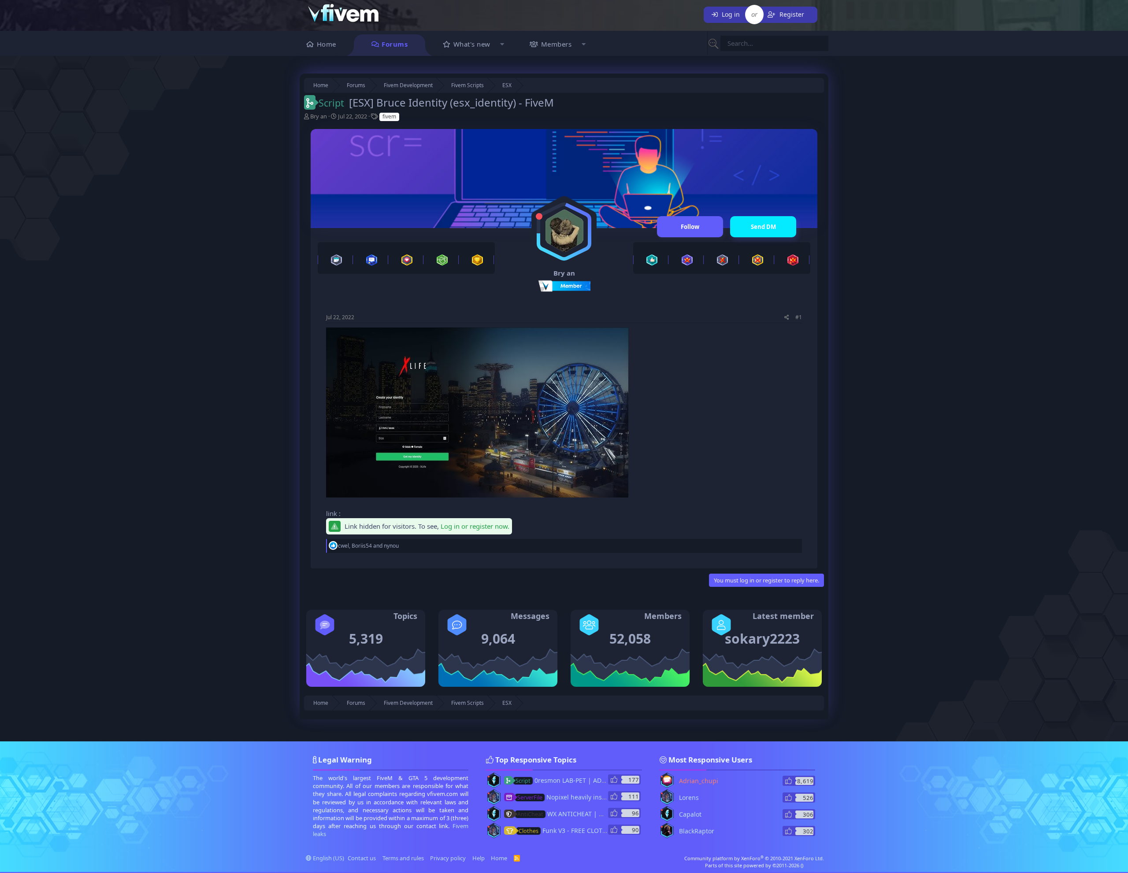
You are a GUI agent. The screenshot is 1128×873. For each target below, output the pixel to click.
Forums (395, 44)
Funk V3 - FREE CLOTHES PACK (575, 830)
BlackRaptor (696, 831)
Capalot (690, 814)
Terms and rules (403, 858)
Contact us (362, 858)
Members (556, 44)
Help (478, 858)
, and (368, 545)
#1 (798, 317)
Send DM (763, 227)
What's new (471, 44)
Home (326, 44)
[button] (502, 45)
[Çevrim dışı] (539, 216)
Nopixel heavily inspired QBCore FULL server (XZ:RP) (608, 797)
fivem (389, 116)
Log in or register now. (475, 526)
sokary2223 (762, 639)
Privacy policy (448, 858)
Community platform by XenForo (754, 858)
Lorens (689, 797)
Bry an (318, 116)
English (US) (328, 858)
